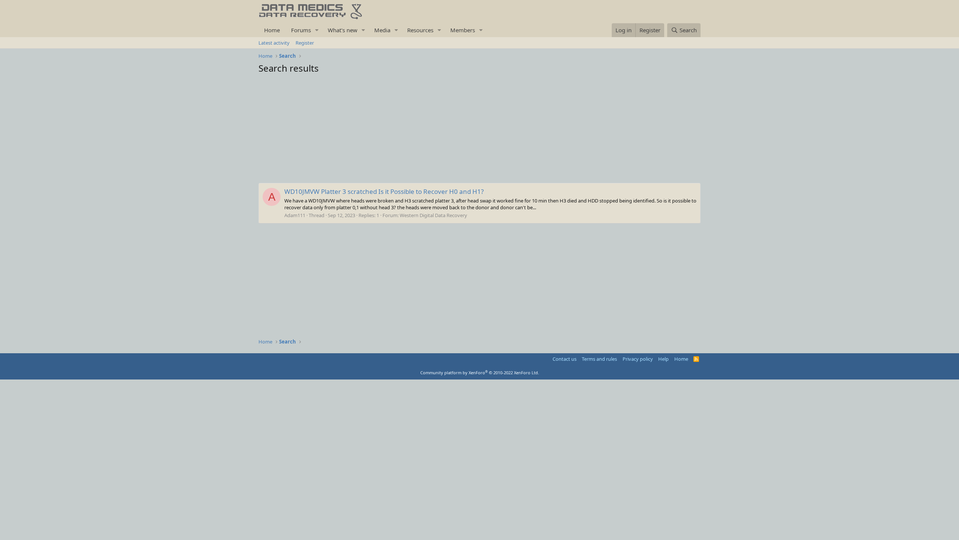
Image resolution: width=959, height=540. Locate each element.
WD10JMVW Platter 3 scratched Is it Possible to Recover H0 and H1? (384, 191)
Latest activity (274, 42)
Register (305, 42)
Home (272, 30)
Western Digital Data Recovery (433, 215)
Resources (420, 30)
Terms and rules (599, 359)
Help (663, 359)
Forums (301, 30)
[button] (317, 30)
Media (382, 30)
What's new (342, 30)
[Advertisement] (479, 130)
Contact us (565, 359)
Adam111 (294, 215)
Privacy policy (638, 359)
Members (462, 30)
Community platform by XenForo (479, 372)
